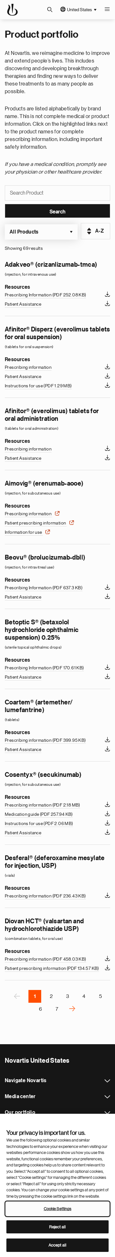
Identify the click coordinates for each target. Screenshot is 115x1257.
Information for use (24, 532)
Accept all (57, 1245)
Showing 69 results (24, 248)
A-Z (99, 231)
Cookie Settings (58, 1209)
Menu (107, 9)
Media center (107, 1097)
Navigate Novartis (107, 1081)
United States (79, 9)
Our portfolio (107, 1113)
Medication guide (39, 814)
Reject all (57, 1227)
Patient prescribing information (36, 523)
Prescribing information (28, 367)
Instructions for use (38, 385)
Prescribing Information (45, 295)
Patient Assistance (23, 304)
